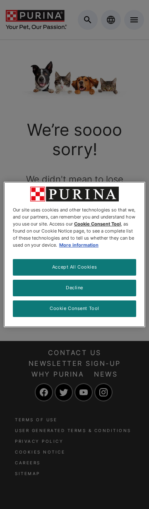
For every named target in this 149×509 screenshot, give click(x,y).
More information (79, 245)
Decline (74, 288)
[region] (74, 254)
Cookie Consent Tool (74, 308)
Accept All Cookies (74, 267)
